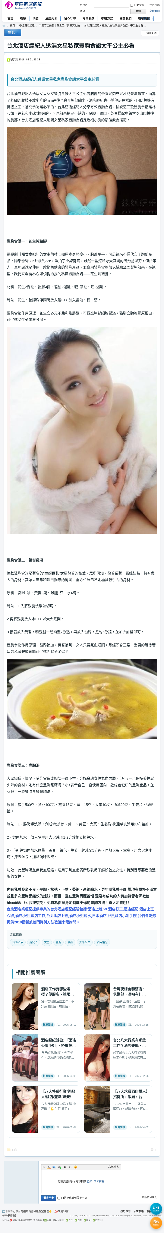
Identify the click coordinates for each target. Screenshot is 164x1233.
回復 (14, 1149)
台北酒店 (17, 942)
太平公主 (84, 942)
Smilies (75, 1167)
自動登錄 (139, 5)
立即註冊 (154, 11)
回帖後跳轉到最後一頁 (74, 1197)
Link (59, 1167)
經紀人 (33, 942)
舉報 (153, 1149)
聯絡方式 (107, 18)
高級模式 (113, 1167)
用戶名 (84, 5)
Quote (65, 1167)
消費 (36, 18)
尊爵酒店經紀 (4, 26)
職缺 (23, 18)
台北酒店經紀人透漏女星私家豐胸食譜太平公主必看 (71, 45)
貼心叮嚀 (70, 18)
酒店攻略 (138, 1211)
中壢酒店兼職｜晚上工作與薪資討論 (59, 25)
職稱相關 (144, 18)
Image (54, 1167)
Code (70, 1167)
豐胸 (58, 942)
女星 (47, 942)
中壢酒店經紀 (27, 25)
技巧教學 (125, 1211)
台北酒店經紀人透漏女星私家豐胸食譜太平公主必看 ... (115, 25)
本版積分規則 (149, 1197)
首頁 (10, 18)
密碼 (82, 11)
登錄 (89, 1181)
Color (49, 1167)
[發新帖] (12, 33)
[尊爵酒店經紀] (24, 5)
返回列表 (151, 33)
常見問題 (88, 18)
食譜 (70, 942)
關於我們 (126, 18)
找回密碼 (154, 5)
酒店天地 (51, 18)
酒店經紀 (102, 942)
